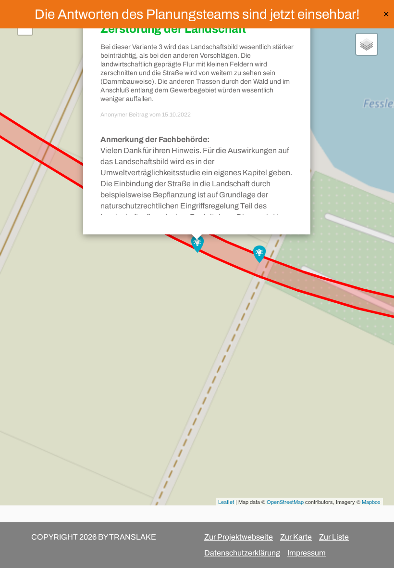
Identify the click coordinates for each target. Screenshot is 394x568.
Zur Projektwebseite (238, 537)
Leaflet (226, 501)
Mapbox (371, 501)
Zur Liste (334, 537)
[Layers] (366, 44)
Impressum (306, 553)
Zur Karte (296, 537)
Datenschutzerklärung (242, 553)
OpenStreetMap (285, 501)
